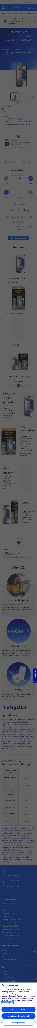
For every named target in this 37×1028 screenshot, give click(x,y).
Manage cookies (18, 1022)
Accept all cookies (18, 1009)
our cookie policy (7, 1003)
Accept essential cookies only (18, 1016)
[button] (35, 675)
